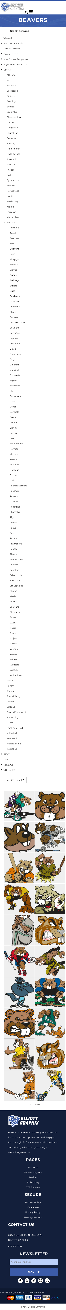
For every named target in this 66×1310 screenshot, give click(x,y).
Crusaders (15, 343)
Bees (12, 254)
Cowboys (14, 333)
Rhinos (13, 554)
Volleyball (12, 733)
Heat (12, 438)
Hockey (11, 185)
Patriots (14, 501)
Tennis (10, 722)
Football (11, 164)
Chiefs (13, 312)
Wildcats (14, 664)
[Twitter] (27, 1280)
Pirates (13, 522)
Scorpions (15, 580)
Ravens (13, 538)
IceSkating (12, 201)
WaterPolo (12, 738)
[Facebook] (20, 1280)
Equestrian (12, 133)
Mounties (15, 464)
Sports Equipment (16, 712)
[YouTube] (47, 1280)
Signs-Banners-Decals (15, 64)
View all (8, 38)
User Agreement (33, 1217)
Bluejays (14, 259)
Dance (10, 122)
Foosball (11, 159)
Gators (13, 401)
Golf (9, 175)
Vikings (14, 649)
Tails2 (7, 759)
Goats (13, 417)
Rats (12, 533)
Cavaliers (14, 301)
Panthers (14, 491)
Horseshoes (13, 190)
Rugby (10, 685)
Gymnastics (13, 180)
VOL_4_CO (9, 770)
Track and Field (15, 728)
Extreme (11, 138)
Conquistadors (17, 322)
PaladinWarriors (18, 485)
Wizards (14, 670)
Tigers (13, 628)
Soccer (10, 701)
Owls (12, 480)
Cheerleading (14, 117)
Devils (13, 348)
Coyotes (14, 338)
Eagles (13, 380)
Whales (14, 659)
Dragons (14, 370)
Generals (14, 412)
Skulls (13, 596)
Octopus (14, 470)
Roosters (14, 570)
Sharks (13, 591)
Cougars (14, 327)
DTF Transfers (33, 1187)
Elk (11, 391)
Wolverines (16, 675)
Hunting (11, 196)
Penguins (15, 506)
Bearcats (14, 238)
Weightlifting (14, 743)
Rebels (13, 549)
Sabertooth (16, 575)
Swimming (13, 717)
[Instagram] (40, 1280)
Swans (13, 622)
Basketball (12, 90)
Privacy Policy (33, 1212)
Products (33, 1167)
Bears (13, 243)
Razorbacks (16, 543)
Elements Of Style (13, 43)
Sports (7, 69)
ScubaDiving (13, 696)
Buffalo (13, 275)
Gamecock (15, 396)
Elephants (15, 385)
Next (37, 1104)
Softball (11, 706)
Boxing (10, 106)
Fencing (11, 143)
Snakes (13, 601)
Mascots (11, 222)
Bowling (11, 101)
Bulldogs (14, 280)
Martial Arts (13, 217)
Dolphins (14, 364)
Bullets (13, 285)
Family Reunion (12, 48)
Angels (13, 233)
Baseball (11, 85)
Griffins (13, 427)
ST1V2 (7, 754)
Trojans (13, 638)
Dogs (13, 359)
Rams (13, 527)
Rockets (14, 564)
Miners (13, 459)
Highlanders (16, 443)
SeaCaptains (16, 585)
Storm (13, 617)
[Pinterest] (33, 1280)
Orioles (13, 475)
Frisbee (10, 169)
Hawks (13, 433)
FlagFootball (13, 154)
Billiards (11, 96)
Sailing (10, 691)
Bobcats (14, 264)
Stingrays (15, 612)
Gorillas (14, 422)
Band (9, 80)
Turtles (13, 643)
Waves (13, 654)
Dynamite (15, 375)
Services (33, 1177)
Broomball (12, 112)
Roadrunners (16, 559)
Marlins (13, 454)
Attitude (11, 75)
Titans (13, 633)
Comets (14, 317)
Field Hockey (13, 148)
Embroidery (33, 1182)
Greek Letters (11, 54)
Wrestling (12, 749)
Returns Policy (33, 1202)
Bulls (12, 291)
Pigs (12, 517)
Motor (10, 680)
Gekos (13, 406)
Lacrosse (11, 212)
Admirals (14, 227)
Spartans (14, 606)
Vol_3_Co (8, 764)
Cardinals (15, 296)
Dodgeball (12, 127)
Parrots (14, 496)
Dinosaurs (15, 354)
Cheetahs (15, 306)
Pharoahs (15, 512)
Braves (13, 269)
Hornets (14, 448)
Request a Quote (33, 1172)
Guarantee (33, 1207)
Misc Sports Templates (16, 59)
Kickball (11, 206)
